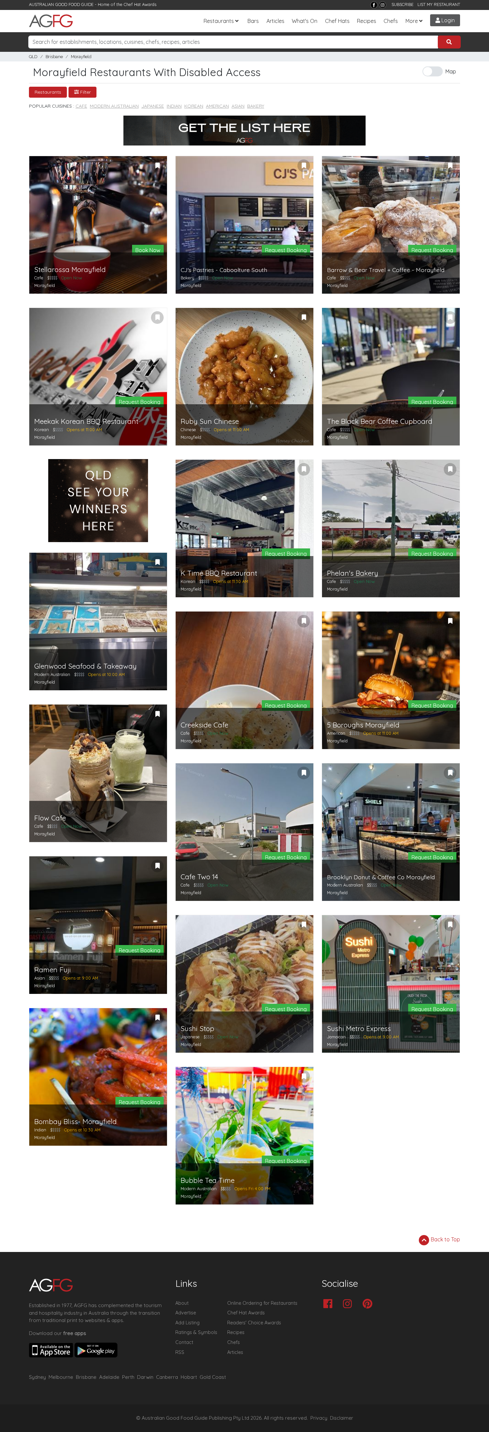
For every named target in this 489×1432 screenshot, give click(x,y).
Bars (253, 21)
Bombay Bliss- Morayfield (75, 1121)
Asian (238, 106)
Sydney (37, 1377)
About (182, 1303)
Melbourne (61, 1377)
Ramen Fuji (52, 970)
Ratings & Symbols (196, 1332)
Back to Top (444, 1239)
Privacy (318, 1418)
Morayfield (81, 56)
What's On (304, 21)
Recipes (366, 21)
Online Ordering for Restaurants (262, 1303)
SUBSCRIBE (402, 4)
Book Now (147, 250)
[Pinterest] (369, 1304)
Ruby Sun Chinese (210, 421)
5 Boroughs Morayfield (363, 725)
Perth (128, 1377)
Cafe (81, 106)
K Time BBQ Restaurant (219, 573)
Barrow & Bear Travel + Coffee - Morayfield (385, 270)
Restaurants (219, 21)
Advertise (185, 1313)
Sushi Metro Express (359, 1028)
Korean (193, 106)
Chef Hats (337, 21)
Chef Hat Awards (140, 4)
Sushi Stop (197, 1028)
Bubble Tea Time (208, 1180)
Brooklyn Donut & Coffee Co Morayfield (381, 877)
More (412, 21)
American (217, 106)
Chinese (188, 429)
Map (450, 71)
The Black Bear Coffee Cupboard (379, 421)
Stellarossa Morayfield (70, 269)
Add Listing (187, 1323)
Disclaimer (341, 1418)
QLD (33, 56)
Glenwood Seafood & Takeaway (85, 666)
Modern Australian (114, 106)
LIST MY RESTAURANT (438, 4)
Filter (85, 92)
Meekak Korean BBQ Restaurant (86, 421)
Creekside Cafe (204, 725)
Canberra (167, 1377)
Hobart (189, 1377)
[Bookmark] (157, 165)
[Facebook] (374, 5)
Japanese (152, 106)
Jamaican (336, 1036)
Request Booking (286, 250)
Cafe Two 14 (199, 877)
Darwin (145, 1377)
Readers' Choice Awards (254, 1323)
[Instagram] (382, 5)
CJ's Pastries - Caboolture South (224, 270)
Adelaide (109, 1377)
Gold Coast (213, 1377)
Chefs (391, 21)
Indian (174, 106)
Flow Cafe (50, 818)
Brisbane (54, 56)
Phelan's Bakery (352, 573)
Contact (184, 1342)
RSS (179, 1352)
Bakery (255, 106)
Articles (275, 21)
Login (447, 20)
